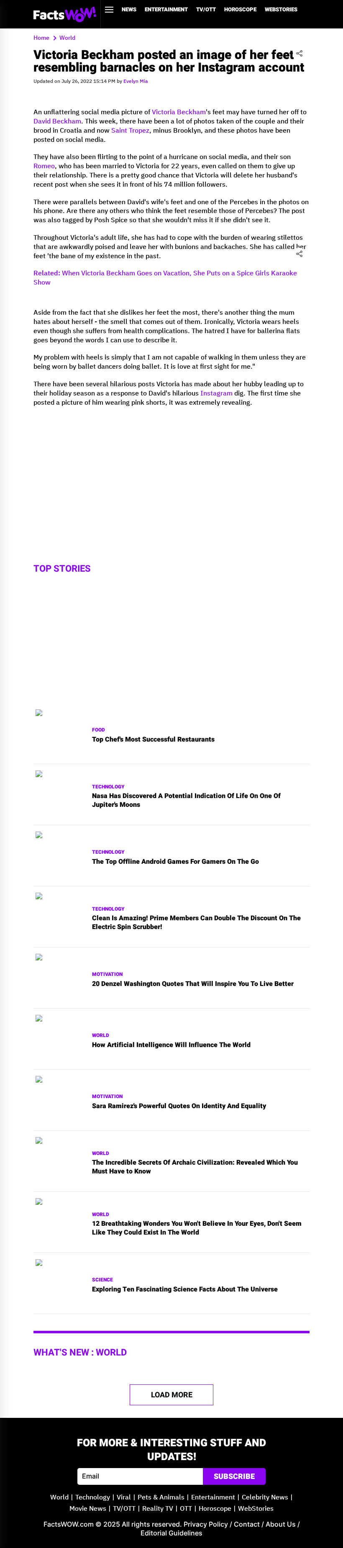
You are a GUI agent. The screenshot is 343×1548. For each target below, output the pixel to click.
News (129, 9)
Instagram (216, 393)
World (100, 1035)
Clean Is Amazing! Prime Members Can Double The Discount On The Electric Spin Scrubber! (196, 923)
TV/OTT (206, 9)
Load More (171, 1395)
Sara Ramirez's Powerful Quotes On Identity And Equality (179, 1106)
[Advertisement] (171, 472)
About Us (281, 1524)
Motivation (107, 974)
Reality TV (157, 1509)
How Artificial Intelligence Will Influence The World (171, 1045)
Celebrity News (265, 1497)
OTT (186, 1509)
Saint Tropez (130, 130)
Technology (108, 787)
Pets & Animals (161, 1497)
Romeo (44, 166)
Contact (247, 1524)
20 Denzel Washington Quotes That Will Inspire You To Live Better (193, 984)
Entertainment (166, 9)
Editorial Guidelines (171, 1533)
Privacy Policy (206, 1524)
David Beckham (57, 121)
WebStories (281, 9)
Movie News (87, 1509)
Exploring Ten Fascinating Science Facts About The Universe (185, 1289)
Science (102, 1280)
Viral (124, 1497)
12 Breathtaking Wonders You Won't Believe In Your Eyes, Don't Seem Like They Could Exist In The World (197, 1228)
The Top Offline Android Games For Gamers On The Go (175, 861)
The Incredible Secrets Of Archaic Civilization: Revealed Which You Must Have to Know (195, 1167)
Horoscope (240, 9)
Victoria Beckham (179, 112)
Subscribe (234, 1476)
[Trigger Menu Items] (109, 10)
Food (98, 730)
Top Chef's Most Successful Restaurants (153, 739)
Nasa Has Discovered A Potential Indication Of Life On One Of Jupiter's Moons (186, 800)
